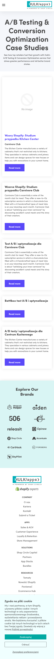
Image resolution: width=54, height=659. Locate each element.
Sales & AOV (27, 527)
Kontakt (27, 510)
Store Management (27, 540)
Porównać (27, 586)
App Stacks (27, 561)
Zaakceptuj (26, 636)
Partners (27, 556)
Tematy (27, 577)
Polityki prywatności (22, 629)
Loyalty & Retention (27, 536)
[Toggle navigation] (3, 5)
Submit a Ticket (27, 515)
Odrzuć (26, 644)
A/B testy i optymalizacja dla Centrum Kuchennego (23, 332)
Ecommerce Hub (27, 590)
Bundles (27, 565)
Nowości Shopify (27, 582)
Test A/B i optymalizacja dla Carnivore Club (23, 245)
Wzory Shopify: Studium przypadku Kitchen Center (22, 137)
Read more (14, 167)
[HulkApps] (39, 4)
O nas (27, 502)
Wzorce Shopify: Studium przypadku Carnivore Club (22, 188)
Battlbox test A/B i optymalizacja (26, 300)
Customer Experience (27, 531)
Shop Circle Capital (27, 552)
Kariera (27, 506)
